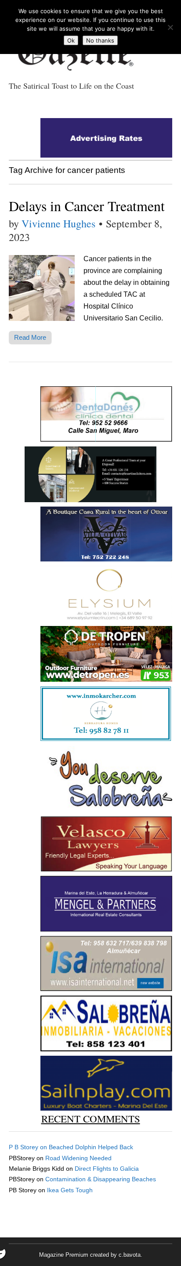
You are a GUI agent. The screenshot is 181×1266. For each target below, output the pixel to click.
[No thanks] (170, 27)
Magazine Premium (63, 1255)
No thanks (100, 40)
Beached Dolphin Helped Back (91, 1147)
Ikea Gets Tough (70, 1190)
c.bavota (130, 1255)
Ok (71, 40)
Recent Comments (90, 1118)
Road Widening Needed (78, 1158)
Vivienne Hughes (58, 223)
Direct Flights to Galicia (107, 1168)
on (29, 1147)
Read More (30, 337)
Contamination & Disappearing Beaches (100, 1179)
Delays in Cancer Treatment (87, 205)
